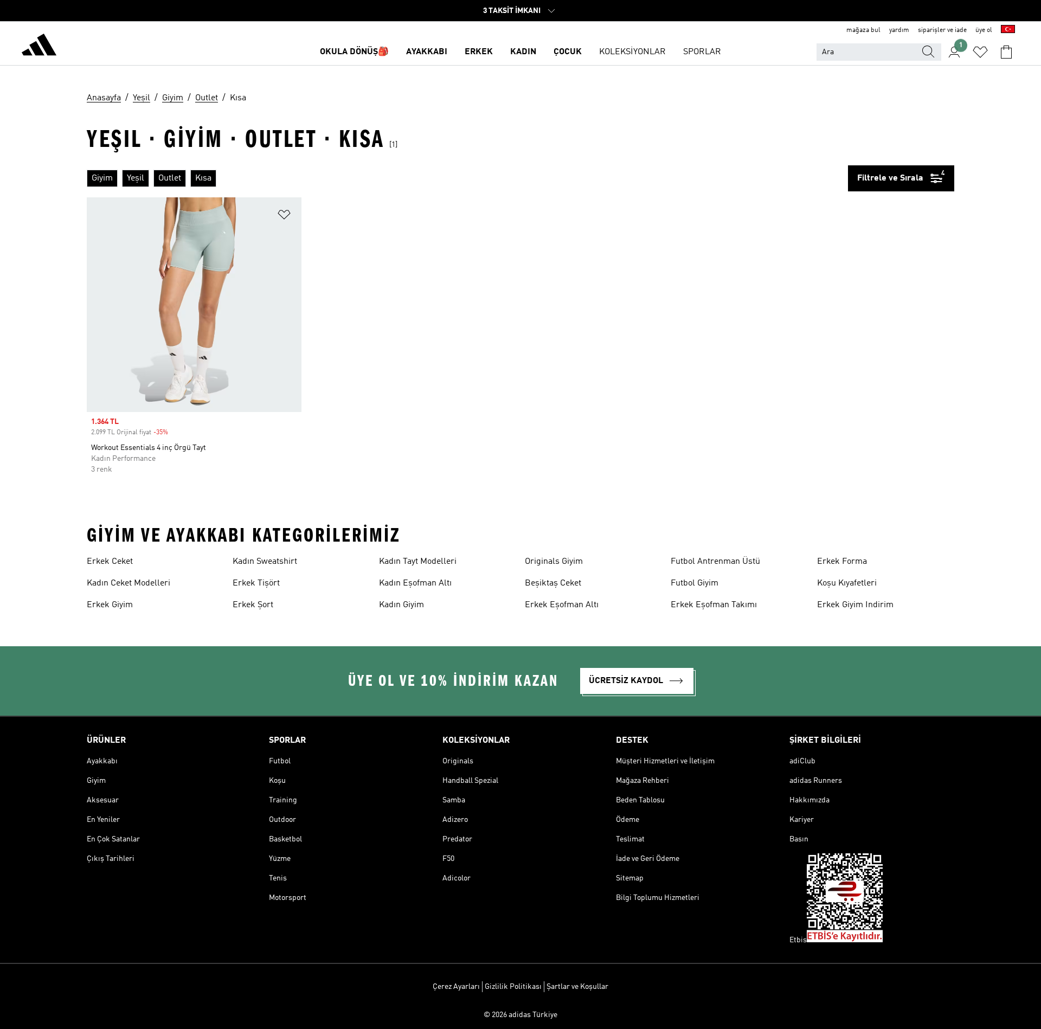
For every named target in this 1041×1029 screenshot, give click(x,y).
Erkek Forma (842, 561)
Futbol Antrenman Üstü (715, 561)
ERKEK (479, 52)
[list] (467, 178)
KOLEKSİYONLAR (632, 52)
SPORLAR (702, 52)
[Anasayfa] (39, 47)
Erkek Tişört (256, 583)
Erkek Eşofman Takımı (714, 605)
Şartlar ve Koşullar (577, 987)
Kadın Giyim (401, 605)
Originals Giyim (554, 561)
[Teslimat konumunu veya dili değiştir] (1008, 30)
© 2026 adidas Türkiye (520, 1015)
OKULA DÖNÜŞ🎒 (354, 52)
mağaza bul (863, 30)
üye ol (983, 30)
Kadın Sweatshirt (265, 561)
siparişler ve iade (942, 30)
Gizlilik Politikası (513, 987)
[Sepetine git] (1006, 52)
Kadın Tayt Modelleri (418, 561)
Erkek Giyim (110, 605)
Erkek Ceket (110, 561)
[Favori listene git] (980, 52)
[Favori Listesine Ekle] (284, 216)
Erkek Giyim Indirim (855, 605)
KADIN (523, 52)
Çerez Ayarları (456, 987)
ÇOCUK (568, 52)
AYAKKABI (426, 52)
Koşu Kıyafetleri (847, 583)
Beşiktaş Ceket (553, 583)
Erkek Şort (253, 605)
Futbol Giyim (694, 583)
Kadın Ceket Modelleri (128, 583)
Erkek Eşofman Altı (562, 605)
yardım (899, 30)
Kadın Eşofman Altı (415, 583)
